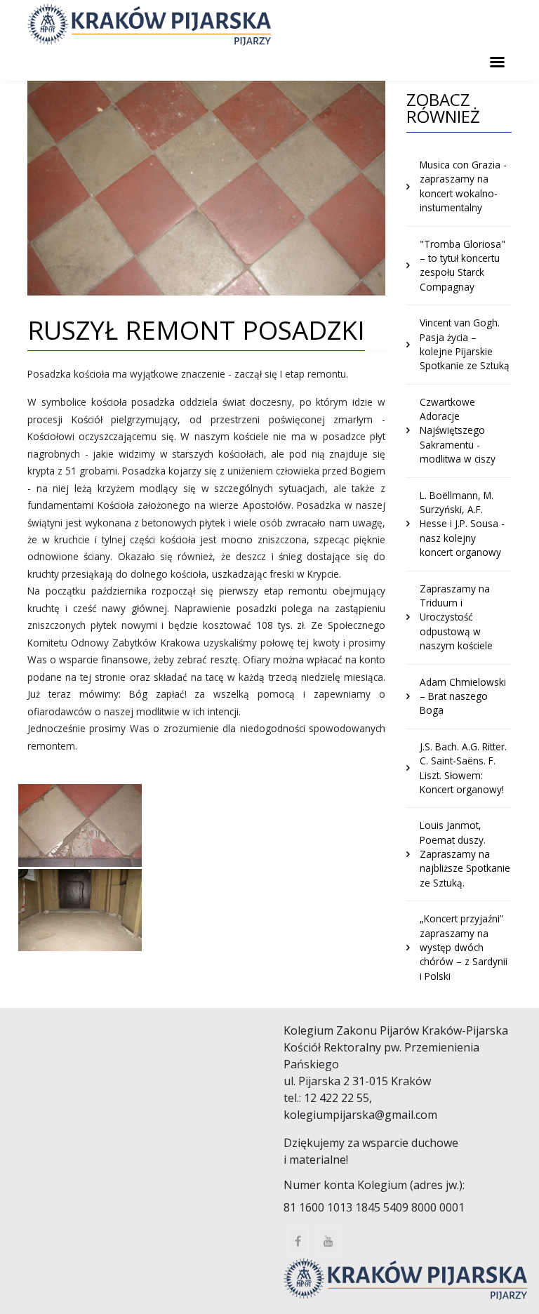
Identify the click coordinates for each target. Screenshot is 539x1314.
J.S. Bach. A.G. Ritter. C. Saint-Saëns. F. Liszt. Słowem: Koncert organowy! (463, 768)
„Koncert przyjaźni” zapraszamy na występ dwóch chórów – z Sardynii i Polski (463, 947)
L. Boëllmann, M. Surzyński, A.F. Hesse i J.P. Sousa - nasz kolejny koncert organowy (462, 524)
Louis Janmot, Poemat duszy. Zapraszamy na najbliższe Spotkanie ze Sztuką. (465, 853)
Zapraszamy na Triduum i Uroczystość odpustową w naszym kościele (456, 617)
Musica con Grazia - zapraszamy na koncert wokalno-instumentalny (463, 186)
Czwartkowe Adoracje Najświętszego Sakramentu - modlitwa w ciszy (457, 430)
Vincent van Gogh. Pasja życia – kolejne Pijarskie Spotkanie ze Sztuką (465, 344)
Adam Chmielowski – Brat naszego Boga (463, 696)
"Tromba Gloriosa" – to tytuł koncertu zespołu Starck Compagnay (462, 265)
